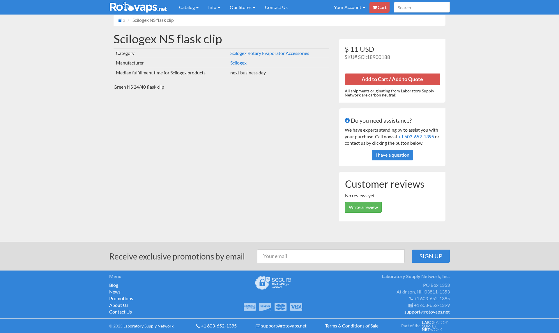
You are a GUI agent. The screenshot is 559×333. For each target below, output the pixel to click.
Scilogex (238, 62)
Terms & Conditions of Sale (351, 325)
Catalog (187, 7)
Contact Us (276, 7)
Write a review (363, 207)
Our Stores (241, 7)
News (115, 291)
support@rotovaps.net (284, 325)
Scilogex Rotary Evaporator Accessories (269, 53)
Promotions (121, 298)
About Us (118, 305)
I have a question (392, 154)
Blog (113, 285)
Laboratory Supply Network (148, 325)
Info (212, 7)
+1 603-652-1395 (416, 136)
